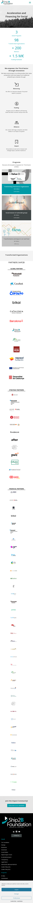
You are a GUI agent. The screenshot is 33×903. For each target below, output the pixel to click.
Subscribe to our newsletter (17, 805)
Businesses (4, 847)
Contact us (16, 835)
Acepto (16, 889)
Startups (3, 845)
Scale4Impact (4, 878)
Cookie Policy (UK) (5, 867)
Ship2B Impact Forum (6, 854)
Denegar (16, 894)
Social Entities (4, 852)
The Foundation (5, 842)
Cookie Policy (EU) (5, 869)
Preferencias (16, 898)
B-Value (3, 876)
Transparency (4, 859)
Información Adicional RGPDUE (9, 864)
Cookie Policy (13, 901)
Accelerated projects (6, 857)
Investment (4, 850)
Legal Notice (19, 901)
